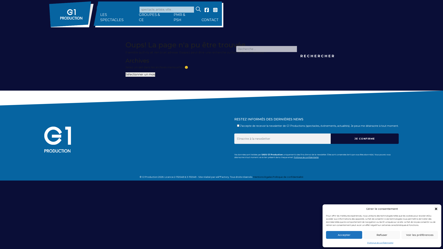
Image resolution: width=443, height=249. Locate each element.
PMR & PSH (179, 17)
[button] (436, 209)
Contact (210, 20)
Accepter (344, 235)
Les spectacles (112, 17)
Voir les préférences (419, 235)
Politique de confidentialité (380, 242)
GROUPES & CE (149, 17)
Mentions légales (262, 177)
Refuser (382, 235)
